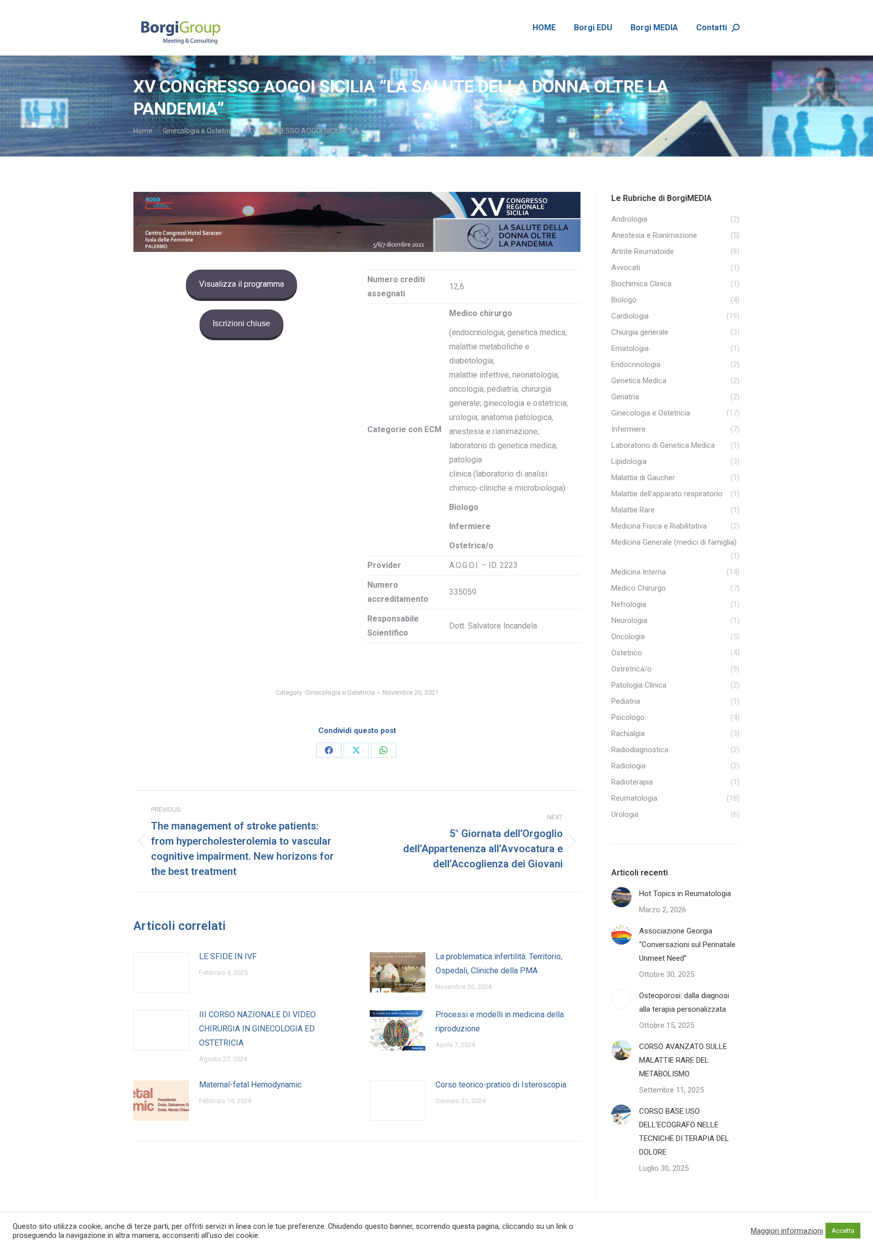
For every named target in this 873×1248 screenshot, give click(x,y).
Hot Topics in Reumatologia (685, 893)
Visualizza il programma (241, 284)
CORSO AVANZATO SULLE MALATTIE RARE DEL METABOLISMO (683, 1060)
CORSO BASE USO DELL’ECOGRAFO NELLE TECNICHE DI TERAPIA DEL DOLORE (684, 1132)
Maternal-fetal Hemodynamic (250, 1084)
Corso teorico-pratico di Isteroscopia (500, 1084)
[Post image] (161, 972)
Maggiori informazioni (787, 1230)
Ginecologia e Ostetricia (340, 692)
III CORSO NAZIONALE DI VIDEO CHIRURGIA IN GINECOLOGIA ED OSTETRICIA (257, 1029)
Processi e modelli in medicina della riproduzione (499, 1021)
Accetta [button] (843, 1230)
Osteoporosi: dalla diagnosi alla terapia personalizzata (684, 1002)
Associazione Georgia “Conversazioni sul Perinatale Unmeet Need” (687, 944)
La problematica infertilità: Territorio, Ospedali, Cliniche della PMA (498, 963)
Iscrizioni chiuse (241, 323)
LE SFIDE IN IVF (228, 956)
